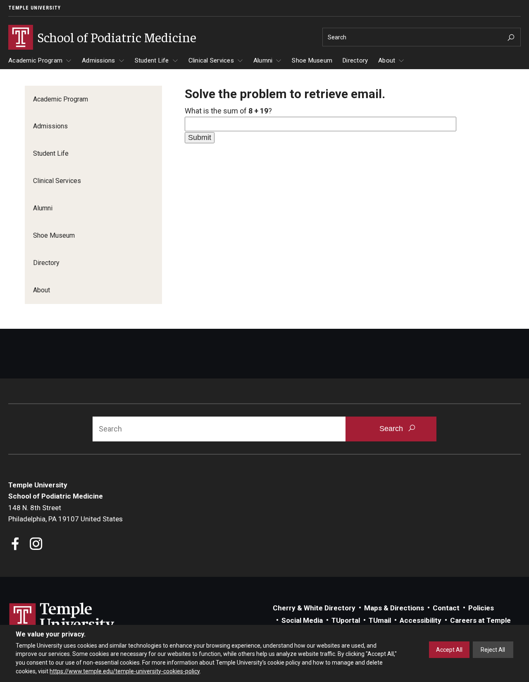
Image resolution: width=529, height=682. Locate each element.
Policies (481, 608)
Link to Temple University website (62, 618)
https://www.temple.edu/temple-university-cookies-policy (125, 671)
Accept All (449, 649)
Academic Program (35, 60)
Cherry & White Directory (314, 608)
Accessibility (420, 620)
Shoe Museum (312, 60)
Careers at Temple (480, 620)
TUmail (380, 620)
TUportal (345, 620)
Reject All (493, 649)
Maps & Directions (394, 608)
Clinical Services (211, 60)
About (386, 60)
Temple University (34, 8)
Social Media (302, 620)
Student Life (152, 60)
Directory (355, 60)
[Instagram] (36, 544)
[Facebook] (15, 544)
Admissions (98, 60)
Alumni (263, 60)
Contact (446, 608)
